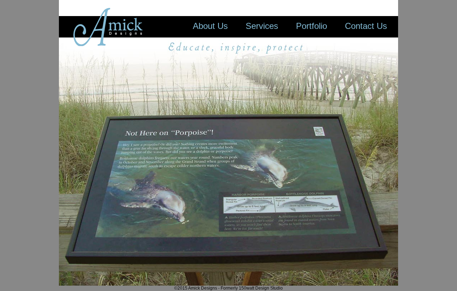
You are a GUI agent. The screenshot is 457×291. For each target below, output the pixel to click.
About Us (210, 26)
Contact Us (366, 26)
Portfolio (311, 26)
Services (262, 26)
